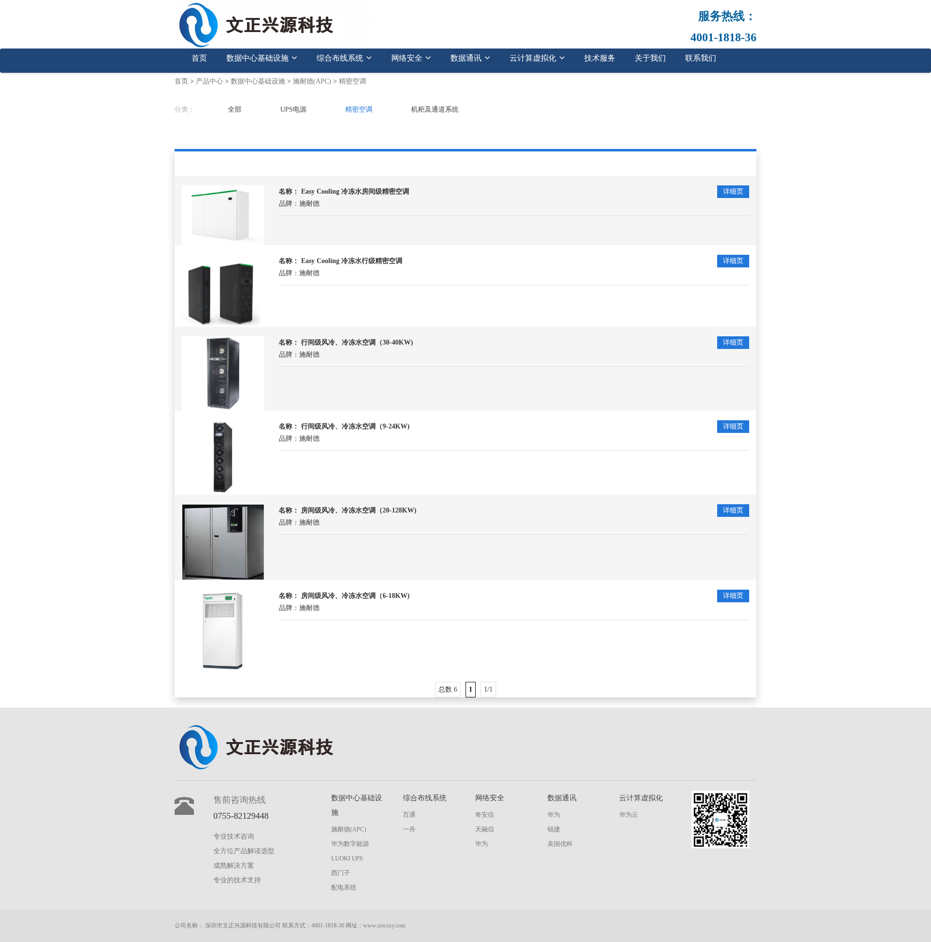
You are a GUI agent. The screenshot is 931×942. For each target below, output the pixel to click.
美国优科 (560, 843)
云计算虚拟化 (534, 58)
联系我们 (700, 58)
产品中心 (209, 81)
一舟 (409, 829)
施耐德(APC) (312, 81)
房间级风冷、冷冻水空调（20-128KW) (359, 510)
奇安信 (484, 814)
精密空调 (352, 81)
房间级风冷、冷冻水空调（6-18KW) (355, 595)
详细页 (733, 191)
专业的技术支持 (237, 880)
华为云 (628, 814)
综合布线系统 (341, 58)
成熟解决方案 (233, 865)
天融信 (484, 829)
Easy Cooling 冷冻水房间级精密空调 (355, 191)
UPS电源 (293, 109)
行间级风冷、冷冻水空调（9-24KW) (355, 426)
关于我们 (650, 58)
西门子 (340, 872)
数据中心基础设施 (258, 58)
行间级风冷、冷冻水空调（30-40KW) (357, 342)
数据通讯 (466, 58)
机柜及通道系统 (435, 109)
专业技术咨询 (233, 836)
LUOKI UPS (347, 858)
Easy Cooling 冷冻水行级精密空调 (351, 260)
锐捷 (553, 829)
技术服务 (599, 58)
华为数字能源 (350, 843)
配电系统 (343, 887)
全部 (234, 109)
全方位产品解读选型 (243, 851)
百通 (409, 814)
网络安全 (407, 58)
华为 (481, 843)
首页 (199, 58)
